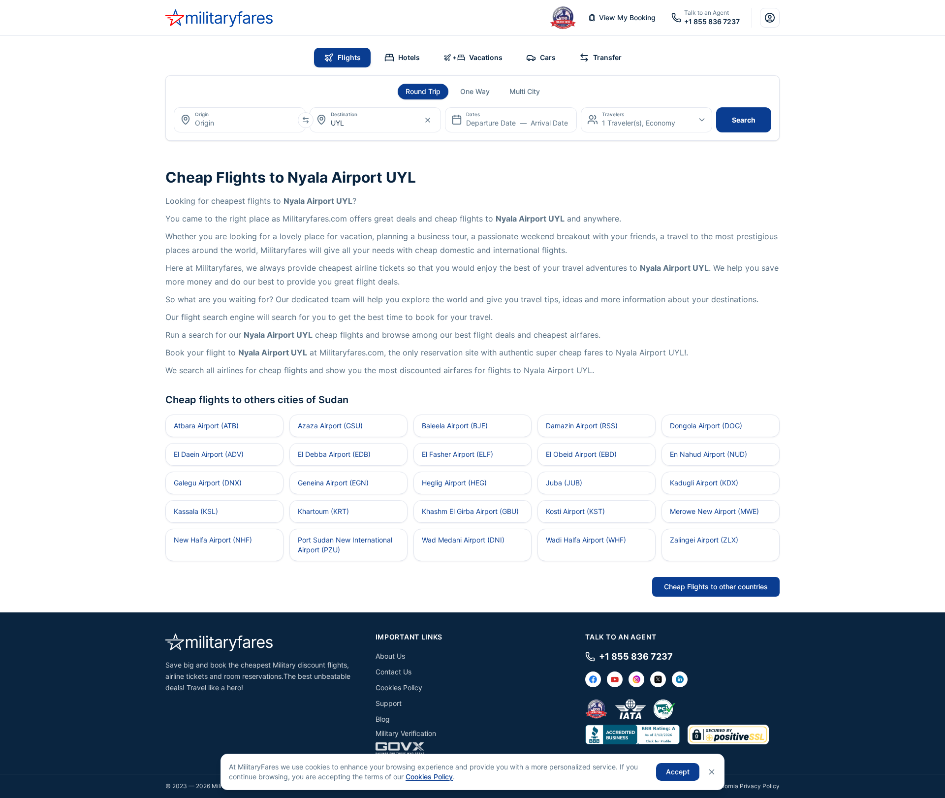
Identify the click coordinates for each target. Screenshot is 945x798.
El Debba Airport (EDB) (334, 454)
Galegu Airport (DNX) (208, 483)
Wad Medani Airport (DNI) (463, 540)
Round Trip (423, 91)
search (744, 120)
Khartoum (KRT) (323, 511)
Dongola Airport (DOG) (706, 425)
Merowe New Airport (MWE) (714, 511)
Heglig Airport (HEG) (454, 483)
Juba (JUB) (564, 483)
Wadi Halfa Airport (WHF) (586, 540)
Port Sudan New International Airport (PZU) (345, 545)
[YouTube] (615, 679)
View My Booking (627, 17)
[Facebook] (593, 679)
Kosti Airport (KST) (575, 511)
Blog (383, 719)
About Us (390, 656)
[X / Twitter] (658, 679)
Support (389, 703)
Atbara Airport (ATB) (206, 425)
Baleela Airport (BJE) (455, 425)
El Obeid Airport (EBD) (581, 454)
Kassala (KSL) (196, 511)
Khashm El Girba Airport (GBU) (470, 511)
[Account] (770, 18)
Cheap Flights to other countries (716, 586)
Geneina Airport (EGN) (333, 483)
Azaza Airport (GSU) (330, 425)
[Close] (711, 771)
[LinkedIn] (680, 679)
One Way (475, 91)
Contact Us (393, 672)
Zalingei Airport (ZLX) (704, 540)
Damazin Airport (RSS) (582, 425)
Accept (678, 771)
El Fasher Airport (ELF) (457, 454)
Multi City (524, 91)
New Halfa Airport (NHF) (213, 540)
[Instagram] (636, 679)
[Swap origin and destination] (306, 120)
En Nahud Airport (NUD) (708, 454)
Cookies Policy (399, 687)
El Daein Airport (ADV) (209, 454)
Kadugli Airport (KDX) (704, 483)
